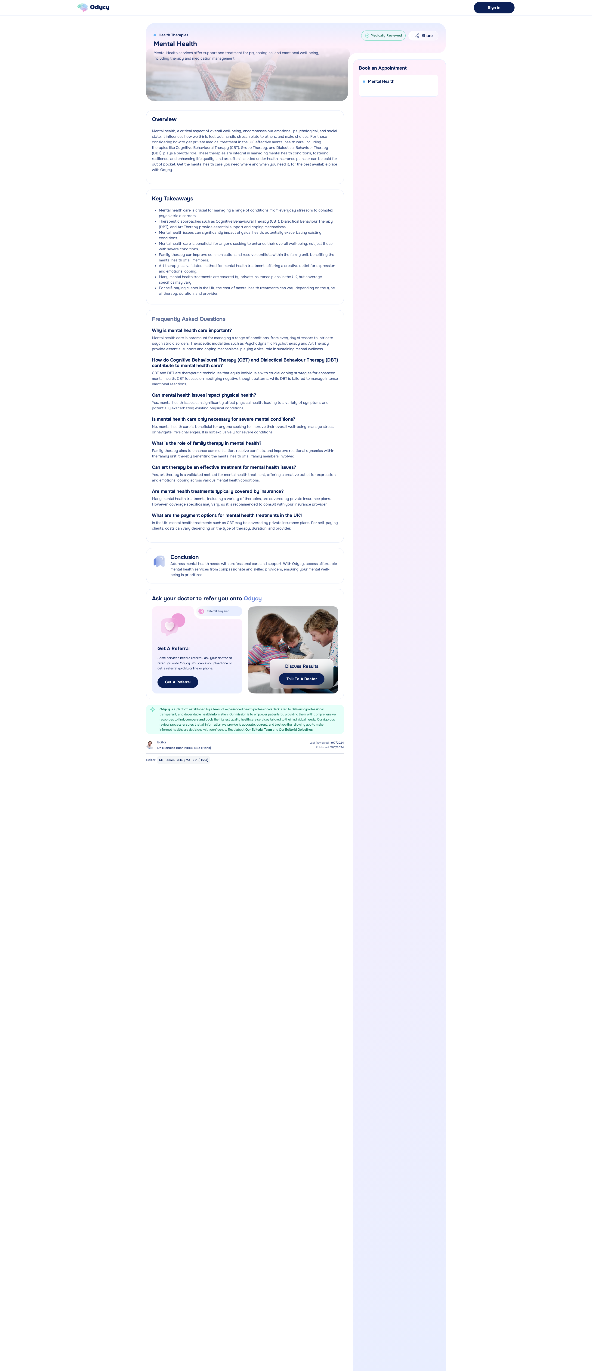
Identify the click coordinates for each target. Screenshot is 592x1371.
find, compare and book (196, 719)
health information (215, 714)
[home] (93, 7)
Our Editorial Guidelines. (296, 729)
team (217, 709)
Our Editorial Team (259, 729)
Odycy (165, 709)
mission (240, 714)
